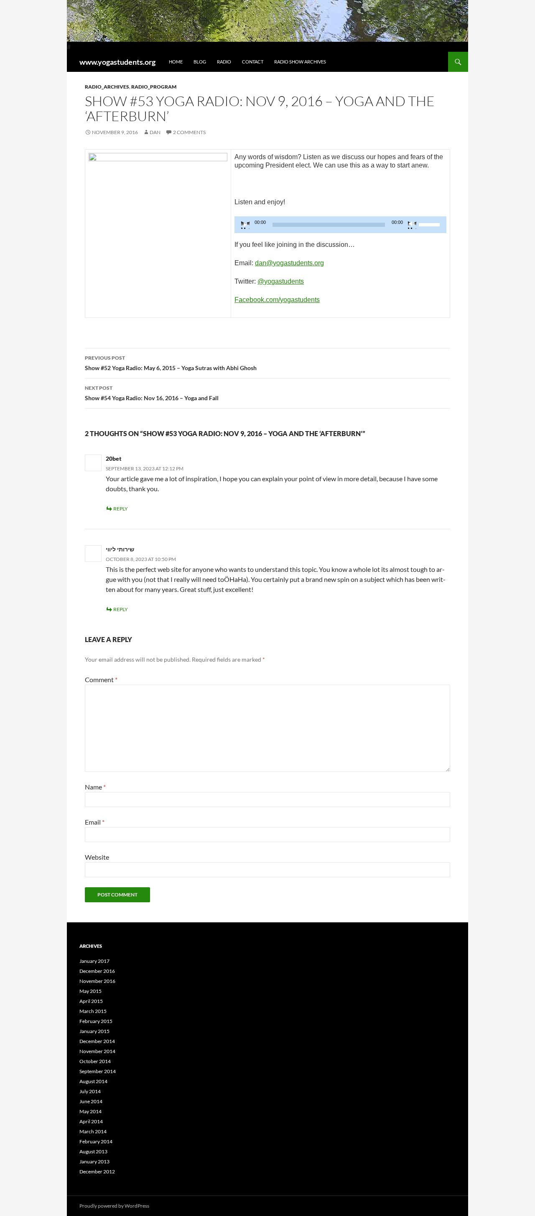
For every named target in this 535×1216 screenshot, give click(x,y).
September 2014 (97, 1071)
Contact (252, 61)
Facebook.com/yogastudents (277, 299)
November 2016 (97, 981)
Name (95, 787)
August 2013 (93, 1151)
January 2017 (94, 961)
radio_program (153, 87)
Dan (155, 132)
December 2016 (97, 971)
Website (97, 857)
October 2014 (95, 1061)
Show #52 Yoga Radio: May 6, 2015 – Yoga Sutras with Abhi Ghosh (171, 363)
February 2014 (95, 1141)
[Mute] (412, 225)
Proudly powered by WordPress (114, 1206)
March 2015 (93, 1011)
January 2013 (94, 1161)
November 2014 (97, 1051)
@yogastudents (280, 281)
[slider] (430, 223)
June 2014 (90, 1101)
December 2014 (97, 1041)
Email (94, 822)
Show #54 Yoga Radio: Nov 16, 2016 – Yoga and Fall (152, 393)
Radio (224, 61)
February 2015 (95, 1021)
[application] (340, 224)
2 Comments (189, 132)
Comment (101, 679)
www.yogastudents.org (117, 61)
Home (176, 61)
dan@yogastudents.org (289, 263)
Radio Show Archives (300, 61)
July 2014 (90, 1091)
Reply (120, 508)
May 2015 (90, 991)
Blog (200, 61)
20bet (114, 458)
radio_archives (107, 87)
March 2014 (93, 1131)
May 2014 (90, 1111)
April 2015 (91, 1001)
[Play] (245, 225)
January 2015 (94, 1031)
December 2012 (97, 1171)
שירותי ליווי (120, 549)
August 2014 (93, 1081)
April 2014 (91, 1121)
